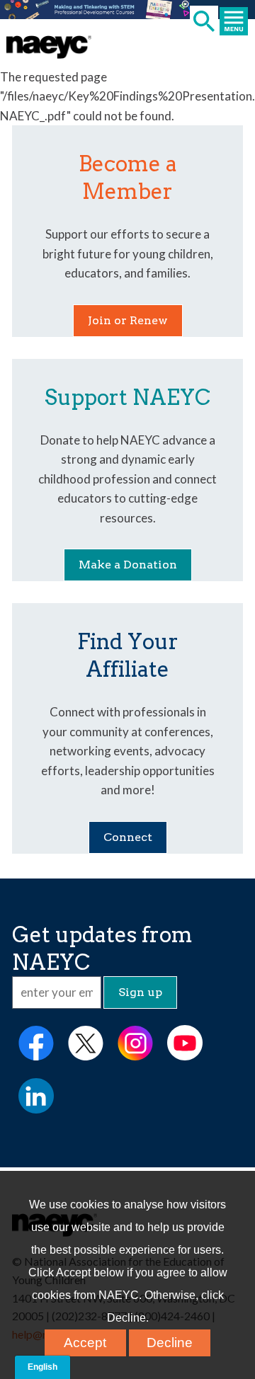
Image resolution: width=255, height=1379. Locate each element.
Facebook (36, 1042)
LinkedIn (36, 1096)
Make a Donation (128, 564)
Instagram (135, 1042)
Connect (127, 837)
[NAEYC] (48, 47)
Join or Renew (128, 320)
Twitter (85, 1042)
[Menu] (236, 23)
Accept (85, 1342)
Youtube (185, 1042)
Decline (170, 1342)
